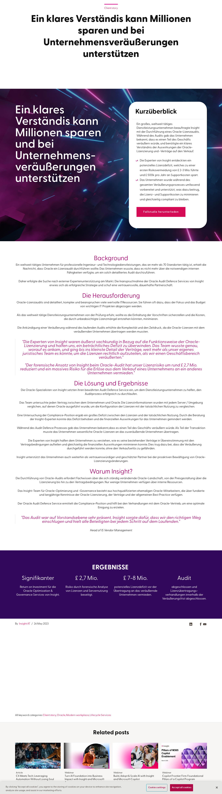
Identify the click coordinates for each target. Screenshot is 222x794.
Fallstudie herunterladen (161, 212)
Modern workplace (77, 715)
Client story (111, 8)
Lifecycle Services (100, 715)
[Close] (216, 787)
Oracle (61, 715)
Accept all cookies (181, 788)
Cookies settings (156, 788)
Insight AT (24, 624)
